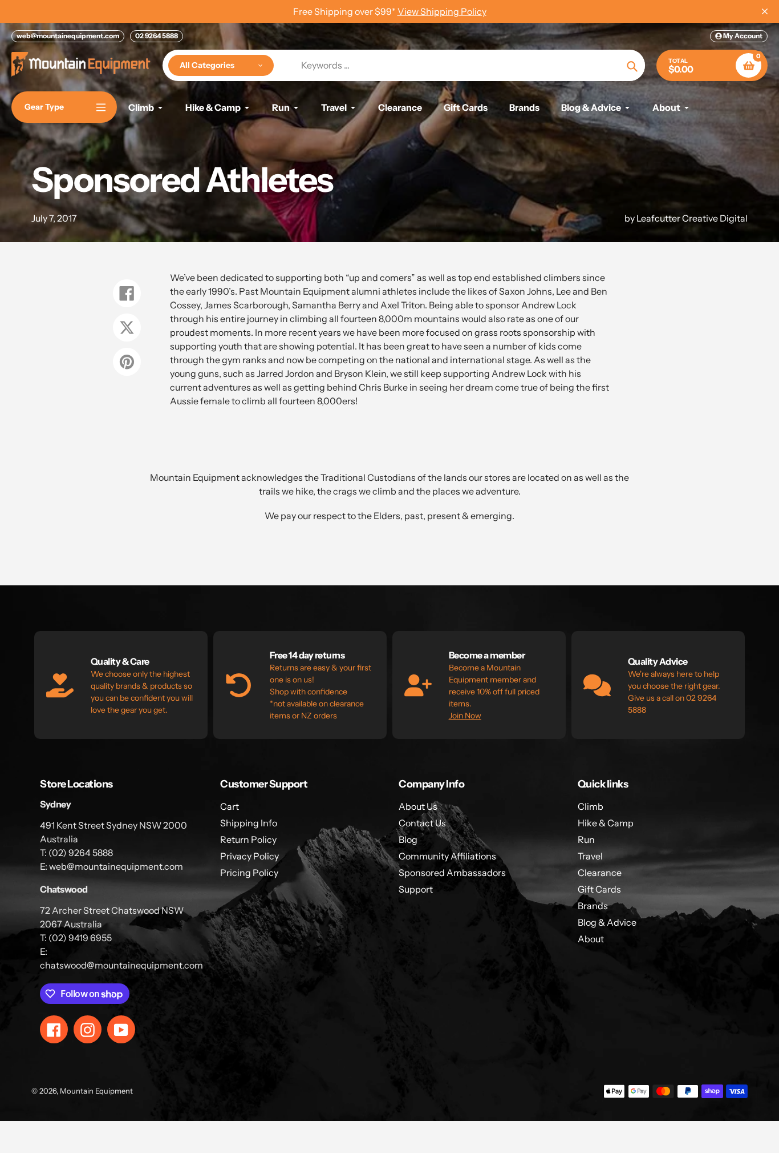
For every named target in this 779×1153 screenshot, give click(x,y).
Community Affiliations (447, 856)
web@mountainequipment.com (68, 35)
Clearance (600, 872)
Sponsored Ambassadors (452, 872)
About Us (418, 806)
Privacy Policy (249, 856)
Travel (590, 856)
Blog (408, 839)
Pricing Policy (249, 872)
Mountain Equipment (96, 1090)
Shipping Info (248, 823)
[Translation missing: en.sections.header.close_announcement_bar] (764, 11)
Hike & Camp (606, 823)
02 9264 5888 (156, 35)
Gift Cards (599, 889)
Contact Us (422, 823)
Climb (590, 806)
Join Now (465, 715)
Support (416, 889)
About (591, 939)
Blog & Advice (607, 922)
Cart (229, 806)
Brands (593, 905)
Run (586, 839)
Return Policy (248, 839)
